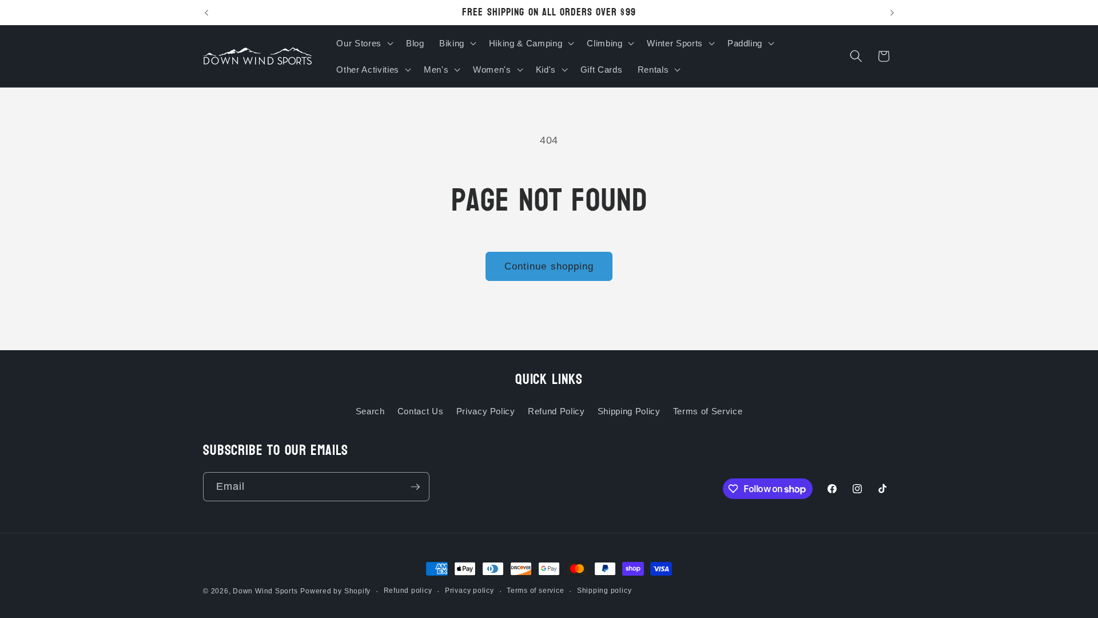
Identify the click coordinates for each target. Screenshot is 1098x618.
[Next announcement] (892, 13)
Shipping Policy (629, 411)
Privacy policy (469, 591)
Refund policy (408, 591)
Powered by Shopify (335, 591)
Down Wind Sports (265, 591)
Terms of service (535, 591)
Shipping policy (604, 591)
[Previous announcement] (206, 13)
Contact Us (420, 411)
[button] (363, 43)
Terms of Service (708, 411)
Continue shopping (549, 266)
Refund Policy (556, 411)
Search (370, 411)
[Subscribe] (415, 487)
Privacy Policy (485, 411)
